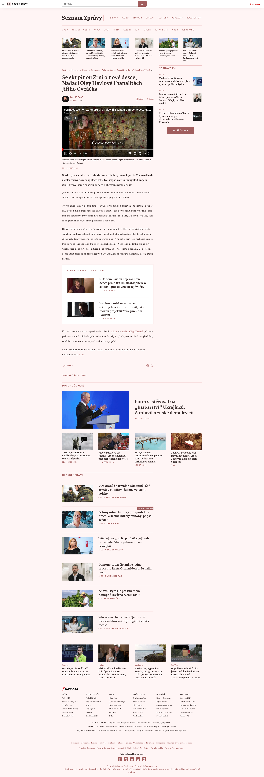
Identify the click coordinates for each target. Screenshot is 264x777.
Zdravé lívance (137, 705)
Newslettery (144, 748)
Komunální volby (68, 716)
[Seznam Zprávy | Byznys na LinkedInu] (144, 759)
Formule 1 (112, 712)
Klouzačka (138, 726)
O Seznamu (85, 742)
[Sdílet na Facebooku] (147, 365)
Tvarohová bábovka (139, 709)
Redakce (120, 742)
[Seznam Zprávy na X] (126, 759)
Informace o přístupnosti (155, 742)
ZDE (81, 354)
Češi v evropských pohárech (161, 722)
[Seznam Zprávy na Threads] (138, 759)
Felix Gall (89, 712)
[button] (71, 43)
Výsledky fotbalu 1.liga (117, 701)
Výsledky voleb (67, 705)
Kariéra (94, 742)
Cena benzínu (145, 722)
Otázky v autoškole (186, 712)
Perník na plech (138, 716)
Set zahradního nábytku (151, 726)
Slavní (83, 375)
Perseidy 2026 (135, 722)
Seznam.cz (255, 4)
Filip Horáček (112, 599)
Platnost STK (184, 716)
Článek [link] (67, 113)
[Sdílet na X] (152, 365)
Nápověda (102, 742)
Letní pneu (140, 730)
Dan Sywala (76, 97)
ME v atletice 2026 (115, 709)
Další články (180, 131)
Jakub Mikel (112, 524)
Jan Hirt (88, 705)
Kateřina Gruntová (115, 497)
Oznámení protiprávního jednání (179, 742)
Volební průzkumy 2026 (70, 701)
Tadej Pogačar (90, 709)
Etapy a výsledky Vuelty (93, 701)
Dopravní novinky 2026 (188, 705)
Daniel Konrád (113, 576)
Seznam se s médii (118, 748)
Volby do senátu (67, 712)
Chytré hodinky (168, 730)
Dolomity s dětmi (162, 716)
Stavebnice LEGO (116, 730)
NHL (111, 716)
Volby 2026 (66, 698)
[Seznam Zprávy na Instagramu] (132, 759)
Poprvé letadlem (161, 701)
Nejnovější (167, 68)
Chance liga (113, 698)
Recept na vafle (138, 712)
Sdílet (151, 99)
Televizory (158, 730)
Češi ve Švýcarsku (162, 709)
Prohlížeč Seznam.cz (87, 748)
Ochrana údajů (139, 742)
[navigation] (3, 4)
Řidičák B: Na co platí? (187, 709)
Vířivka (173, 726)
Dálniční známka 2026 (187, 701)
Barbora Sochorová (116, 629)
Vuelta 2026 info (91, 698)
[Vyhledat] (142, 4)
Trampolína (122, 726)
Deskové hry (149, 730)
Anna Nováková (114, 550)
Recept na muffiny (139, 701)
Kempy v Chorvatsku (163, 698)
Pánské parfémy (180, 730)
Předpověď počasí (123, 722)
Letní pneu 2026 (185, 698)
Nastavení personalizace (174, 748)
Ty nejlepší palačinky (139, 698)
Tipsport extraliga (115, 705)
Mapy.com (111, 722)
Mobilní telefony (103, 730)
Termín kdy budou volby (70, 709)
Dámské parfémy (129, 730)
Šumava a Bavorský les (164, 705)
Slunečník (130, 726)
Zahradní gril (165, 726)
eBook (141, 99)
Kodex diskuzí (132, 748)
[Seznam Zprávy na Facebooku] (120, 759)
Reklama (128, 742)
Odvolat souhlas (157, 748)
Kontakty (111, 742)
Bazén (102, 726)
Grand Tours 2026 (92, 716)
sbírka (114, 331)
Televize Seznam (103, 748)
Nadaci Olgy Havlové (132, 331)
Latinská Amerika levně (164, 712)
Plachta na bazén (111, 726)
